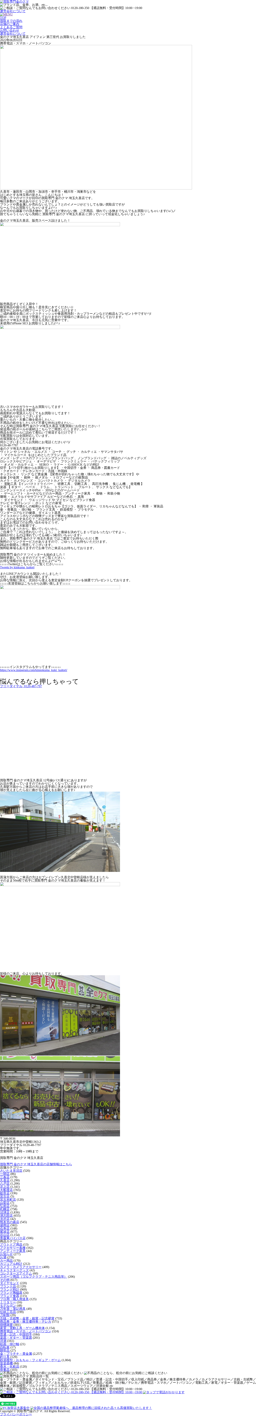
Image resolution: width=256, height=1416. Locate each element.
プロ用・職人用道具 (14, 1299)
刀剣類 (5, 1315)
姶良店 (5, 1193)
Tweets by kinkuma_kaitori (17, 567)
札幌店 (5, 1209)
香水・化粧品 (9, 1366)
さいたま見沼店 (11, 1170)
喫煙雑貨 (6, 1324)
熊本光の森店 (9, 1222)
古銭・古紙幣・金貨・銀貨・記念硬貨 (27, 1318)
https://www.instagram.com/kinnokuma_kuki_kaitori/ (33, 670)
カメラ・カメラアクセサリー (21, 1267)
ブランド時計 (9, 1289)
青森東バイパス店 (13, 1238)
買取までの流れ (11, 20)
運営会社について (13, 11)
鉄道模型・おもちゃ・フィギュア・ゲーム (30, 1360)
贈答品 (5, 1350)
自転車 (5, 1347)
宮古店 (5, 1196)
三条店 (5, 1177)
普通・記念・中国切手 (16, 1334)
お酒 (3, 1257)
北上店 (5, 1186)
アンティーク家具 (13, 1251)
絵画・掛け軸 (9, 1344)
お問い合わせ (9, 30)
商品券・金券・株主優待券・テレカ (25, 1321)
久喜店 (5, 1180)
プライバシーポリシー (16, 1414)
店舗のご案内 (9, 24)
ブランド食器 (9, 1296)
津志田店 (6, 1215)
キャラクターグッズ (14, 1270)
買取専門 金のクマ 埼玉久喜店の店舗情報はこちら (36, 1164)
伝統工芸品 (8, 1312)
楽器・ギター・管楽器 (16, 1337)
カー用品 (6, 1260)
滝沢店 (5, 1219)
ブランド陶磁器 (11, 1292)
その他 (5, 1280)
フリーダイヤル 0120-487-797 (21, 686)
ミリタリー (8, 1302)
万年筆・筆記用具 (13, 1308)
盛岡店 (5, 1225)
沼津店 (5, 1212)
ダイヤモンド (9, 1283)
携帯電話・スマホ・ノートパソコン (25, 1331)
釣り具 (5, 1357)
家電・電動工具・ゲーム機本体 (22, 1328)
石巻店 (5, 1228)
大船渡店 (6, 1190)
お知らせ (6, 1254)
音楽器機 (6, 1363)
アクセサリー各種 (13, 1247)
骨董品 (5, 1369)
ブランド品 (8, 1286)
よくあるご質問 (11, 27)
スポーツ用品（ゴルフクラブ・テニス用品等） (33, 1276)
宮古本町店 (8, 1199)
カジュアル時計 (11, 1263)
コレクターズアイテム (16, 1273)
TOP (3, 17)
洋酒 (3, 1341)
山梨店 (5, 1202)
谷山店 (5, 1235)
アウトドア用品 (11, 1244)
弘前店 (5, 1206)
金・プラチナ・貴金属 (16, 1353)
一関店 (5, 1174)
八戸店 (5, 1183)
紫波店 (5, 1231)
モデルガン (8, 1305)
